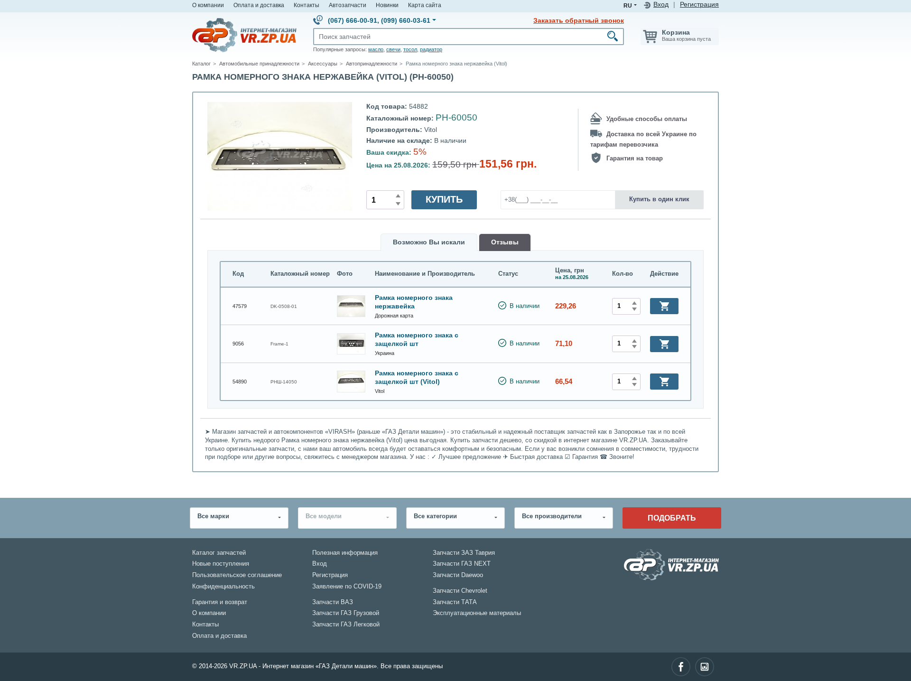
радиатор (431, 49)
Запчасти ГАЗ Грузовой (345, 613)
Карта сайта (424, 5)
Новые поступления (220, 563)
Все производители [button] (552, 516)
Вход (661, 4)
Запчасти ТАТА (455, 602)
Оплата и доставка (258, 5)
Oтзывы (505, 242)
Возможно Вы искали (429, 242)
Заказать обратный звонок (578, 20)
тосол (410, 49)
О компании (208, 5)
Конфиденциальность (223, 586)
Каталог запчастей (219, 553)
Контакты (306, 5)
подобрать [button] (672, 517)
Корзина (676, 32)
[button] (664, 306)
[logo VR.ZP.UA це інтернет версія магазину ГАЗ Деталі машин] (244, 34)
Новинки (387, 5)
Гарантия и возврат (219, 602)
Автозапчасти (347, 5)
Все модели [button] (324, 516)
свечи (393, 49)
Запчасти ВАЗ (332, 602)
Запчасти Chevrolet (460, 591)
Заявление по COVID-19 (346, 586)
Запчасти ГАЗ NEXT (462, 563)
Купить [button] (444, 199)
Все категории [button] (435, 516)
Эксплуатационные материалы (477, 613)
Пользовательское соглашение (237, 575)
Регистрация (699, 4)
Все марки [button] (213, 516)
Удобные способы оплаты (646, 119)
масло (375, 49)
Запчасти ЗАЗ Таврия (464, 553)
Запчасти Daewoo (458, 575)
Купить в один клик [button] (659, 199)
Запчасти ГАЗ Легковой (346, 624)
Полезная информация (345, 553)
